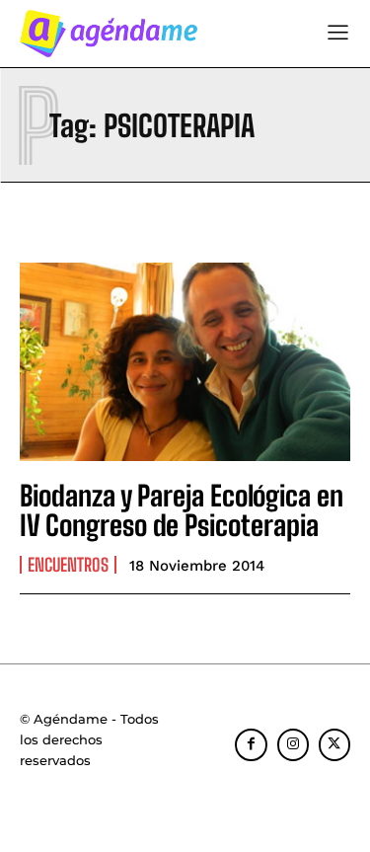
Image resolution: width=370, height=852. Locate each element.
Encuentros (68, 565)
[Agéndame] (108, 33)
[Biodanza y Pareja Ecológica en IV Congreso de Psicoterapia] (185, 362)
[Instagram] (293, 744)
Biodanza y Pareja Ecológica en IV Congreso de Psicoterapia (181, 511)
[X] (334, 744)
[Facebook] (250, 744)
